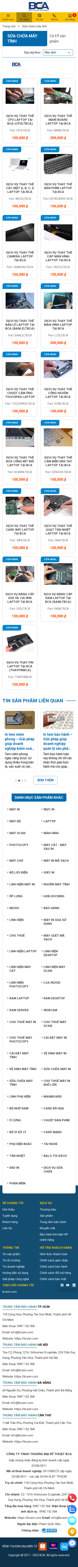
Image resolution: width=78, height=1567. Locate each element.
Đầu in (14, 1168)
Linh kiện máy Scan (54, 969)
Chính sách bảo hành (53, 1266)
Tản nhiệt (17, 1156)
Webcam (50, 1010)
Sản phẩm (46, 1216)
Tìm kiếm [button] (24, 19)
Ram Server (19, 1010)
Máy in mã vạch (56, 860)
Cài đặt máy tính (19, 1055)
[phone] (72, 1498)
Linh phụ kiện (20, 1096)
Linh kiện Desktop (51, 953)
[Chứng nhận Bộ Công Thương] (49, 1531)
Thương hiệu (48, 1209)
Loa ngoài (52, 982)
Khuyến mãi (47, 1228)
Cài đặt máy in (55, 1038)
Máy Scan (17, 833)
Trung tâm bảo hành (53, 1222)
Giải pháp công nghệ (15, 1279)
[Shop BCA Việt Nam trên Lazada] (53, 1546)
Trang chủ (8, 26)
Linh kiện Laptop (23, 951)
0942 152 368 (48, 1511)
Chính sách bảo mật (53, 1279)
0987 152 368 (26, 1326)
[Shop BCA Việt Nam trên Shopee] (42, 1546)
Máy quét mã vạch (54, 937)
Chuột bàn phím (57, 1120)
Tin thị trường (11, 1260)
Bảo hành (51, 908)
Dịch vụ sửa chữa (53, 1169)
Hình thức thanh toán (53, 1254)
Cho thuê (17, 935)
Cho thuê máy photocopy (20, 1039)
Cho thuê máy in (22, 1022)
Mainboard (53, 1096)
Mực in (49, 809)
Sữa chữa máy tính (34, 26)
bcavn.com (9, 1292)
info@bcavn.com (22, 1332)
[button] (16, 780)
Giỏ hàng (70, 17)
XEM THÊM (45, 780)
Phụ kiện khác (20, 1144)
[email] (72, 1520)
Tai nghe (51, 1144)
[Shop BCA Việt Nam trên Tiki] (64, 1546)
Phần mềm (17, 1183)
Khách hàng (10, 1222)
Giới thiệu (8, 1209)
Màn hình (51, 833)
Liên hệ (7, 1228)
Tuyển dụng (9, 1216)
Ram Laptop (19, 998)
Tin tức (39, 19)
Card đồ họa (54, 1108)
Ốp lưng (16, 896)
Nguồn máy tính (57, 884)
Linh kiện (16, 920)
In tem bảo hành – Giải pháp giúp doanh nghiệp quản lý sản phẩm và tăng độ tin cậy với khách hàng (57, 741)
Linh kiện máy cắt (20, 969)
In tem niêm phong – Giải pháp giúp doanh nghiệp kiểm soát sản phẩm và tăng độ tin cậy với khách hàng (19, 741)
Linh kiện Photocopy (18, 984)
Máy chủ (16, 860)
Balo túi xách (55, 1156)
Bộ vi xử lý (17, 1132)
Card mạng (53, 1132)
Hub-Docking (54, 896)
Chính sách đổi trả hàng (55, 1273)
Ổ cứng (15, 1120)
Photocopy (18, 845)
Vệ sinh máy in (55, 1053)
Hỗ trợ (54, 19)
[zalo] (72, 1509)
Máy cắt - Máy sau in (55, 847)
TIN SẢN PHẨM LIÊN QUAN (32, 701)
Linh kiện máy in (22, 884)
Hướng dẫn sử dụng (15, 1273)
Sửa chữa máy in (57, 1069)
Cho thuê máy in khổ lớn (57, 1083)
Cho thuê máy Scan (55, 1024)
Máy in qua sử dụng (55, 922)
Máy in (14, 809)
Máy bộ (15, 821)
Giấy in (49, 872)
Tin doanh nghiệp (13, 1266)
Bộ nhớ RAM (18, 1108)
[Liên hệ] (72, 1531)
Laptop (50, 821)
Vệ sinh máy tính (22, 1069)
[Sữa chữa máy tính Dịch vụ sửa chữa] (16, 64)
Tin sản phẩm (11, 1254)
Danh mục (8, 19)
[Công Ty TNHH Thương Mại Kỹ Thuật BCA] (39, 6)
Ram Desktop (54, 998)
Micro (14, 908)
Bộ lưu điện (18, 872)
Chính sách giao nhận (54, 1260)
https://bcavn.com (26, 1338)
